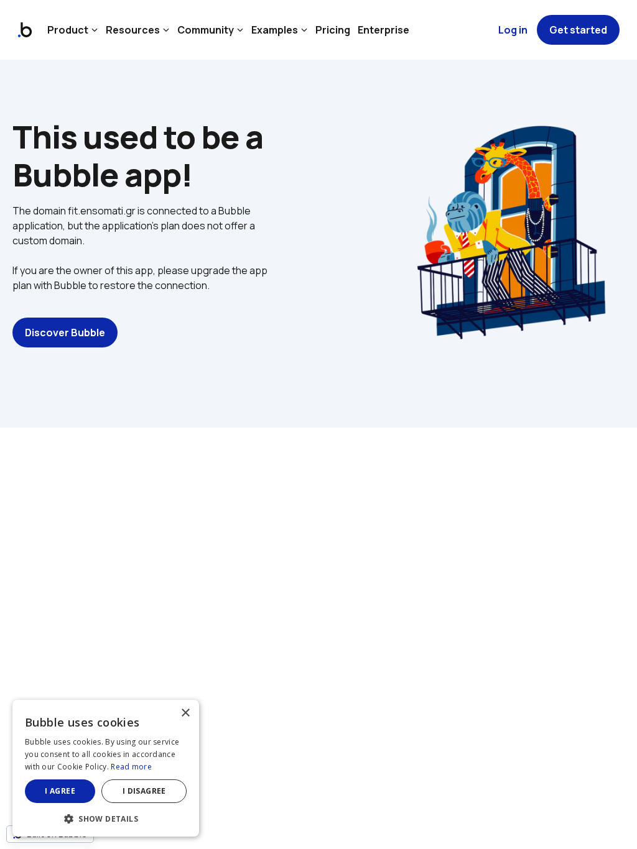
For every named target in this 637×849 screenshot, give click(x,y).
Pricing (332, 30)
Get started (578, 30)
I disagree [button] (144, 791)
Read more (131, 766)
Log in (513, 30)
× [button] (185, 713)
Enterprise (383, 30)
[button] (106, 817)
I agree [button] (60, 791)
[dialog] (105, 768)
